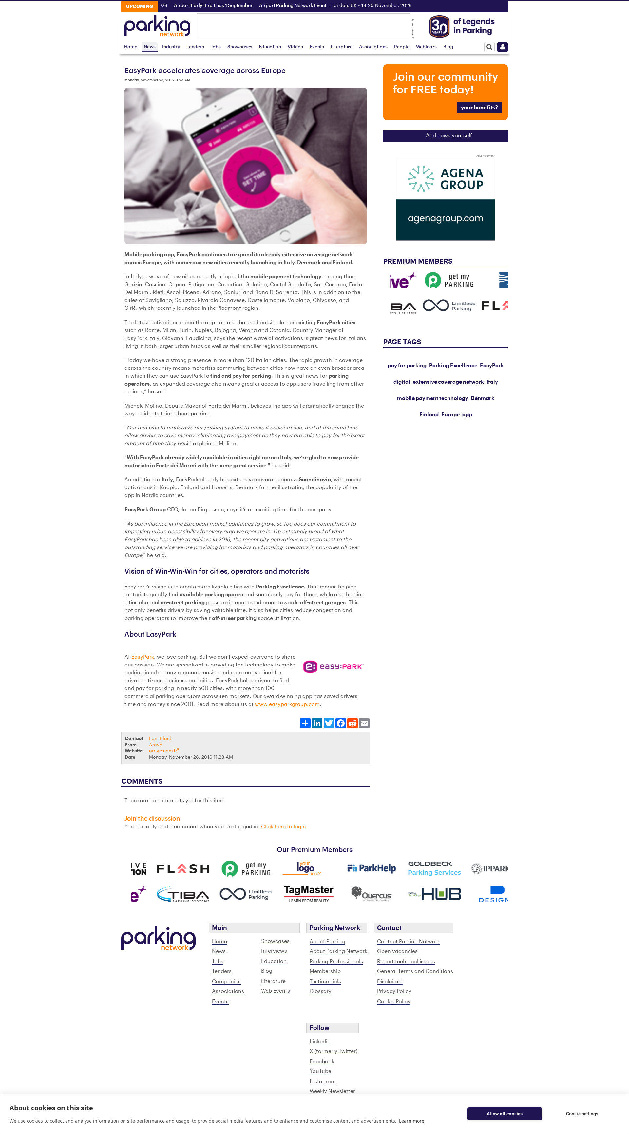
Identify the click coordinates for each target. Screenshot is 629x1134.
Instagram (323, 1081)
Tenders (195, 46)
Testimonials (325, 981)
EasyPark (142, 657)
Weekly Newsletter (332, 1091)
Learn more (411, 1121)
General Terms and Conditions (415, 971)
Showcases (239, 46)
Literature (342, 46)
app (467, 414)
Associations (373, 46)
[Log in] (502, 47)
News (150, 46)
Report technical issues (406, 961)
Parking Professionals (336, 961)
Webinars (426, 46)
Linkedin (320, 1041)
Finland (429, 414)
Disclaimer (390, 981)
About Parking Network (338, 951)
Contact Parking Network (408, 941)
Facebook (322, 1061)
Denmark (482, 398)
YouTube (320, 1071)
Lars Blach (160, 738)
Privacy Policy (394, 991)
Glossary (321, 991)
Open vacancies (397, 951)
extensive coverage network (448, 382)
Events (317, 46)
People (402, 46)
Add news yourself (449, 135)
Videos (295, 46)
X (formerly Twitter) (333, 1051)
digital (401, 382)
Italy (492, 382)
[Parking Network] (157, 24)
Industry (171, 46)
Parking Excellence (453, 365)
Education (270, 46)
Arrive (155, 745)
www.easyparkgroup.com (287, 704)
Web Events (275, 991)
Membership (325, 971)
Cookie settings (582, 1113)
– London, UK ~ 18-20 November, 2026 (317, 5)
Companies (226, 981)
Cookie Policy (393, 1001)
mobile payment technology (432, 398)
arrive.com (161, 751)
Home (130, 46)
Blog (448, 46)
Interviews (274, 951)
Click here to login (283, 826)
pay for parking (407, 365)
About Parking (327, 941)
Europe (450, 414)
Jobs (216, 46)
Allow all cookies (505, 1113)
